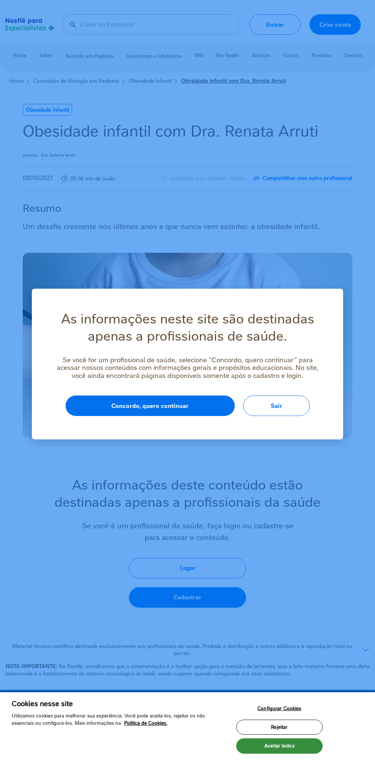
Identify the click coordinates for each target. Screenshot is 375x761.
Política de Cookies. (145, 723)
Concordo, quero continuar (150, 406)
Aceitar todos (279, 746)
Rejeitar (279, 727)
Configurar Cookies (279, 708)
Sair (276, 406)
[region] (187, 726)
